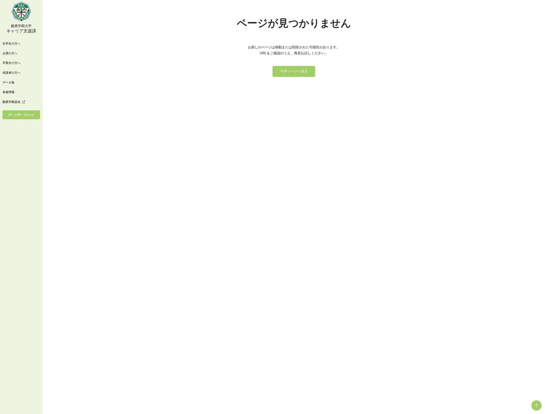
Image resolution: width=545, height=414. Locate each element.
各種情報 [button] (8, 92)
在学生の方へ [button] (11, 43)
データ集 (8, 82)
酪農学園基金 (11, 102)
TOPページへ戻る (294, 71)
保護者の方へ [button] (11, 72)
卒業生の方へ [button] (11, 63)
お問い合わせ (24, 114)
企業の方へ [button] (10, 53)
